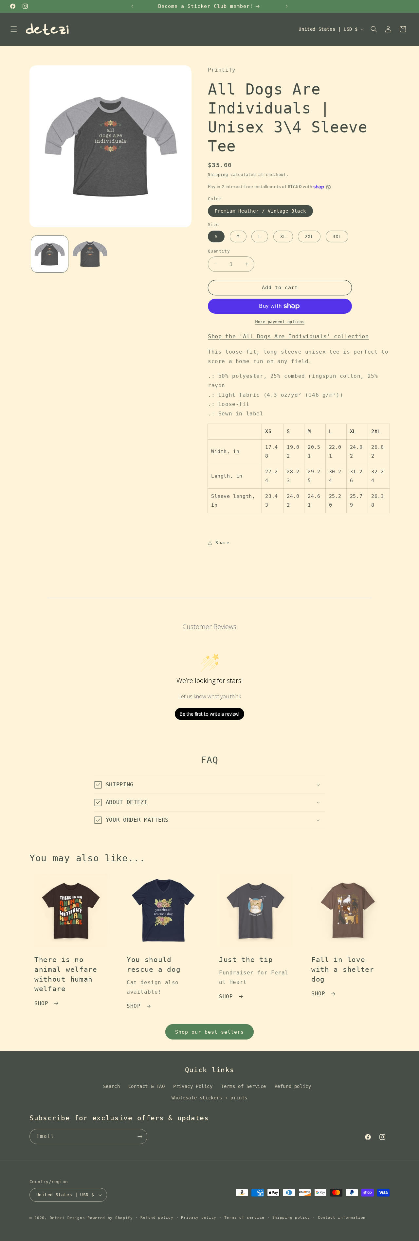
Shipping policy (291, 1217)
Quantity (219, 251)
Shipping (218, 174)
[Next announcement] (287, 6)
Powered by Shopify (110, 1218)
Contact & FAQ (146, 1086)
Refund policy (293, 1086)
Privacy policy (198, 1217)
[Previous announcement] (132, 6)
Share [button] (222, 542)
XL (283, 236)
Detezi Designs (67, 1218)
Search (111, 1086)
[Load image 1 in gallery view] (49, 254)
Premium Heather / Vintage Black (260, 211)
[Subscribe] (140, 1136)
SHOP (41, 1003)
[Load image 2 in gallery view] (89, 254)
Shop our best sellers (209, 1032)
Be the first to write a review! (209, 714)
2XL (309, 236)
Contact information (342, 1217)
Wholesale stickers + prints (209, 1098)
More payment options (279, 322)
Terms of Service (243, 1086)
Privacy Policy (192, 1086)
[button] (14, 29)
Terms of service (244, 1217)
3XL (337, 236)
